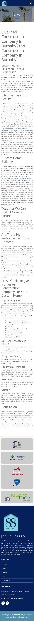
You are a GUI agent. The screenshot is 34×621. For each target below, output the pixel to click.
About (5, 568)
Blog (4, 576)
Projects (5, 572)
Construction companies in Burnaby (12, 89)
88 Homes (11, 146)
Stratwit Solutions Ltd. (21, 617)
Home (5, 564)
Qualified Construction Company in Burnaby (14, 128)
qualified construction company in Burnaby (18, 178)
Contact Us (6, 580)
